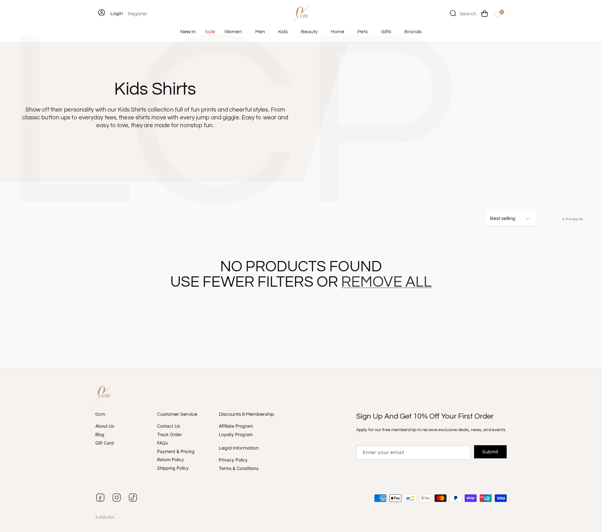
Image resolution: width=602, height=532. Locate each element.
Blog (99, 434)
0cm (111, 517)
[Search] (453, 13)
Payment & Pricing (176, 451)
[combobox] (463, 13)
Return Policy (170, 459)
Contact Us (168, 426)
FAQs (162, 443)
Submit (491, 451)
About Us (104, 426)
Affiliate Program (236, 426)
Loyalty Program (236, 434)
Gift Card (104, 443)
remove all (386, 282)
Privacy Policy (233, 459)
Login (116, 13)
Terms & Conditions (238, 468)
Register (137, 13)
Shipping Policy (173, 468)
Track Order (169, 434)
